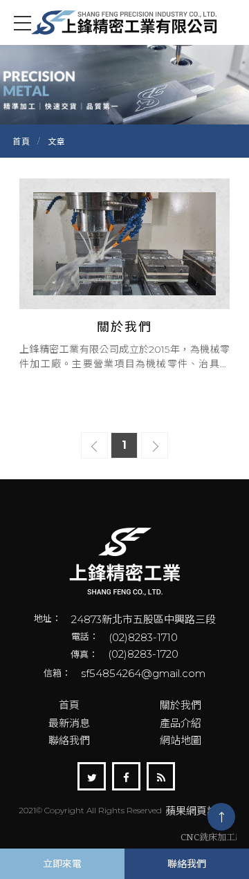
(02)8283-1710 (143, 637)
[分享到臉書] (126, 776)
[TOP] (221, 817)
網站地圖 (180, 740)
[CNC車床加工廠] (124, 22)
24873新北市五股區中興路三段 (143, 619)
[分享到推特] (91, 776)
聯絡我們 (69, 740)
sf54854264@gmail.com (143, 673)
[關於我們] (124, 274)
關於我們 (180, 705)
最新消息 (69, 723)
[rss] (161, 776)
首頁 (21, 141)
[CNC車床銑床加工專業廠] (124, 82)
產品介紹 (180, 723)
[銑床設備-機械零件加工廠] (124, 561)
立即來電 (62, 864)
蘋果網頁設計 (196, 811)
